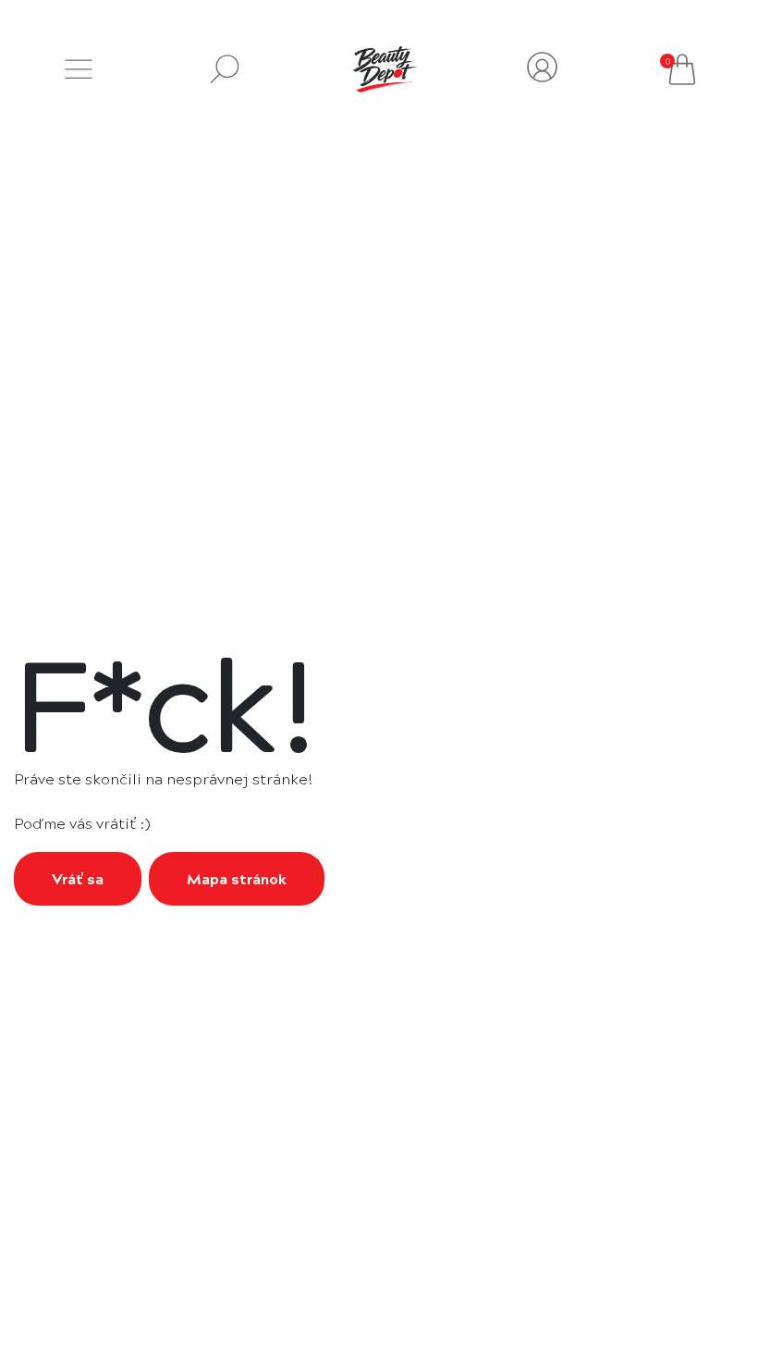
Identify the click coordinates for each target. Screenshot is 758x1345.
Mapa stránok (237, 878)
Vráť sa (78, 878)
